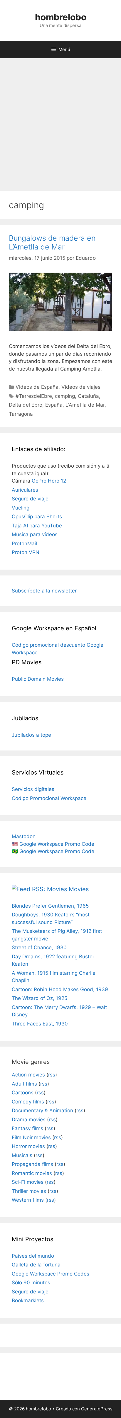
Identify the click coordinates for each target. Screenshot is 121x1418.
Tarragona (21, 414)
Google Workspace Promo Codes (50, 1274)
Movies (79, 889)
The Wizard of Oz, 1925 (39, 998)
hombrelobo (60, 17)
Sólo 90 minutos (31, 1282)
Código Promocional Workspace (49, 798)
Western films (28, 1200)
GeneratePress (96, 1409)
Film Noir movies (31, 1137)
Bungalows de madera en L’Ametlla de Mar (52, 242)
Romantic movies (32, 1173)
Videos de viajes (80, 387)
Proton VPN (25, 552)
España (54, 405)
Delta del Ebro (25, 405)
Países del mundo (33, 1256)
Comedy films (28, 1102)
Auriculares (25, 490)
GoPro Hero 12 (49, 481)
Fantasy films (27, 1128)
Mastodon (24, 836)
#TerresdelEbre (34, 396)
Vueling (20, 508)
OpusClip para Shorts (37, 516)
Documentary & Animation (42, 1110)
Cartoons (22, 1093)
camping (65, 396)
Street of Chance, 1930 (39, 947)
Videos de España (37, 387)
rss (51, 1075)
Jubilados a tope (31, 735)
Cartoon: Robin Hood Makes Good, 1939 (60, 989)
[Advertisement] (60, 121)
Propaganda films (32, 1164)
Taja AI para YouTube (37, 526)
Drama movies (29, 1119)
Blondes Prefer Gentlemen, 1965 (50, 906)
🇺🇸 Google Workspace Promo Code (53, 844)
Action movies (28, 1075)
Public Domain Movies (38, 679)
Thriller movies (29, 1191)
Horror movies (28, 1146)
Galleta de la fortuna (36, 1265)
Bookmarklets (28, 1300)
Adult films (24, 1084)
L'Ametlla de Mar (85, 405)
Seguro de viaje (30, 499)
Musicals (22, 1155)
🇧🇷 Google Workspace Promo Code (53, 851)
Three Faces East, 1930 (40, 1024)
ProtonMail (24, 543)
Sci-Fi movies (27, 1182)
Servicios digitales (33, 789)
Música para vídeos (35, 534)
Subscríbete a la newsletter (44, 591)
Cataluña (88, 396)
